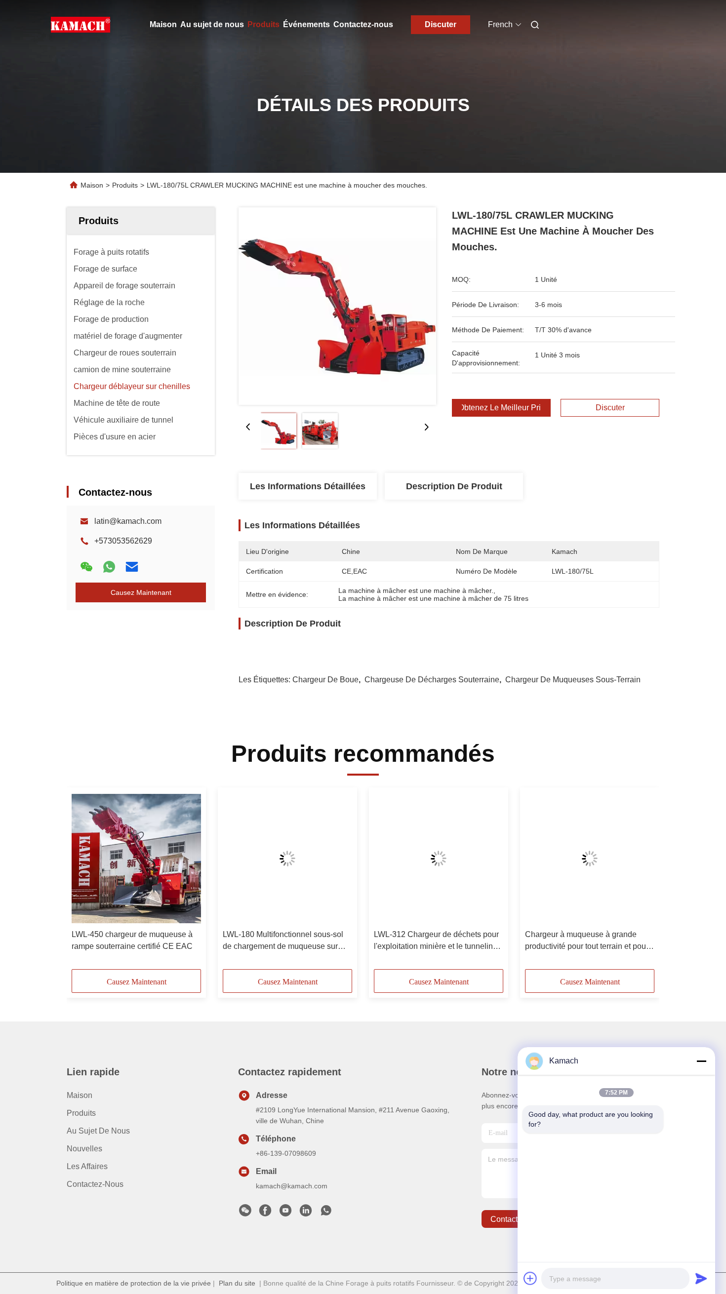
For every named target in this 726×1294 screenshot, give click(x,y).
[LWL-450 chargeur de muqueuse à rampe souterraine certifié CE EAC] (136, 858)
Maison (163, 24)
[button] (84, 882)
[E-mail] (132, 567)
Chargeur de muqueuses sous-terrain (573, 679)
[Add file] (530, 1278)
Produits (263, 24)
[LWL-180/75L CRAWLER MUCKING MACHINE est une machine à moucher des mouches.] (337, 306)
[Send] (701, 1278)
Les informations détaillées (307, 486)
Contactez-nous (363, 24)
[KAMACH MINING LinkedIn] (306, 1213)
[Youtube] (285, 1213)
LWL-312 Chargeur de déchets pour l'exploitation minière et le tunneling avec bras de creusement (436, 941)
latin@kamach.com (127, 521)
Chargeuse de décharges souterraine (431, 679)
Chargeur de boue (325, 679)
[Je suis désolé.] (109, 567)
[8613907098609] (326, 1213)
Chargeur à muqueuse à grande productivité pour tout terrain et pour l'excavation (586, 941)
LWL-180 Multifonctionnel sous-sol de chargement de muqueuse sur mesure (283, 941)
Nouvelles (84, 1148)
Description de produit (454, 486)
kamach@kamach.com (291, 1186)
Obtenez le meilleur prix (501, 408)
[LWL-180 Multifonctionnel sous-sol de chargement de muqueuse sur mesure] (287, 858)
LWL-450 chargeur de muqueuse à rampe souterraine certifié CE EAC (132, 940)
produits (81, 1113)
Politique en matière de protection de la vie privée (133, 1283)
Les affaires (87, 1166)
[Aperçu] (80, 24)
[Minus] (701, 1061)
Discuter (440, 24)
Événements (306, 24)
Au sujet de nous (212, 24)
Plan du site (237, 1283)
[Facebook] (265, 1213)
